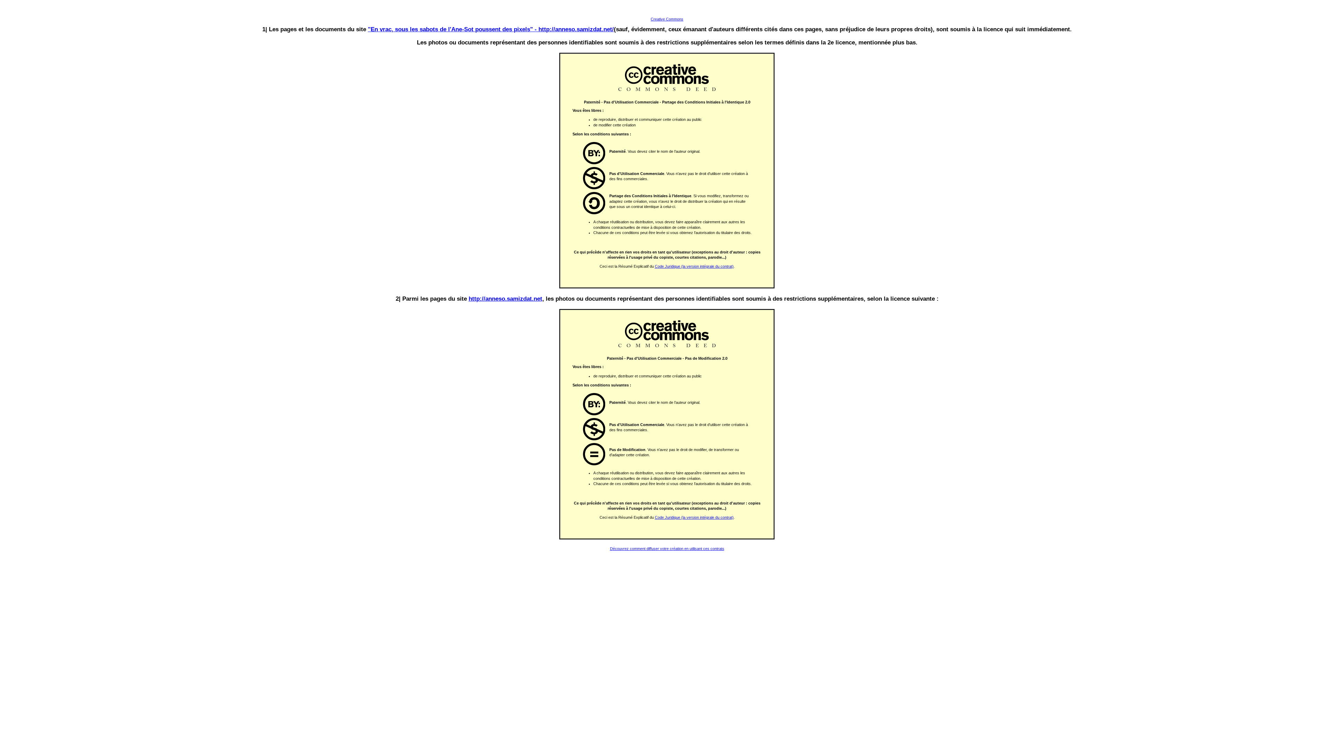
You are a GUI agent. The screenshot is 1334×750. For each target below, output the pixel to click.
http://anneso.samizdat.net (505, 298)
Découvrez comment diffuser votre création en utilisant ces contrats (667, 549)
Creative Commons (667, 19)
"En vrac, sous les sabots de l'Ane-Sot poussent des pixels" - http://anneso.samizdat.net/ (491, 29)
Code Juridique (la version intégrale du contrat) (694, 266)
